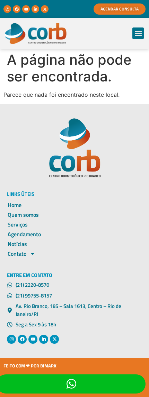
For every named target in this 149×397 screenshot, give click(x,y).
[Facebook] (16, 9)
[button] (138, 33)
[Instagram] (7, 9)
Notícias (17, 244)
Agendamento (24, 234)
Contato (17, 253)
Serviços (18, 224)
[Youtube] (26, 9)
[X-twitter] (45, 9)
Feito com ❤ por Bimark (29, 365)
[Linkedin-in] (35, 9)
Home (14, 205)
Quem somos (23, 215)
